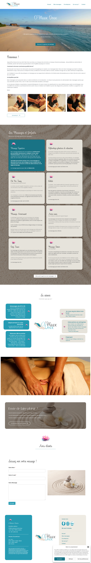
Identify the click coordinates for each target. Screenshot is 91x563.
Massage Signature (18, 148)
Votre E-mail (12, 475)
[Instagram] (68, 524)
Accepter (59, 559)
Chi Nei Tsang (16, 180)
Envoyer (12, 503)
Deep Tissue (15, 246)
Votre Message (13, 482)
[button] (88, 547)
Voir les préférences (83, 559)
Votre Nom (12, 467)
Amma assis (52, 213)
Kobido (50, 180)
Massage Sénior (54, 246)
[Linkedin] (72, 524)
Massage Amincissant (19, 213)
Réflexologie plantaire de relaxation (60, 148)
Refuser (71, 559)
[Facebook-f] (63, 524)
